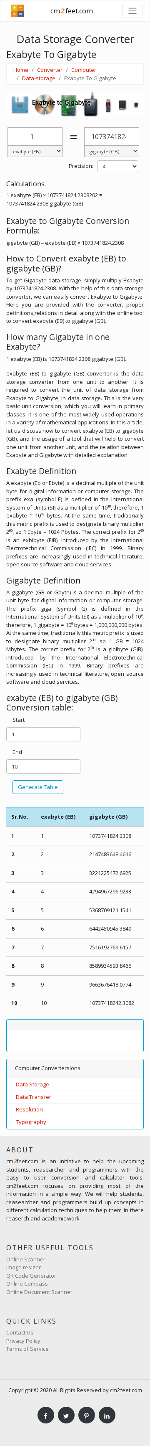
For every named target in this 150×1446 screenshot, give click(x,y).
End (17, 752)
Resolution (29, 1109)
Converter (49, 70)
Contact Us (19, 1332)
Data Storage (32, 1084)
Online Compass (27, 1283)
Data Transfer (33, 1097)
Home (20, 70)
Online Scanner (25, 1259)
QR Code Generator (31, 1275)
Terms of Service (27, 1348)
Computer (83, 70)
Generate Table (38, 787)
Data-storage (38, 78)
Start (18, 719)
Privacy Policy (23, 1341)
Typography (31, 1122)
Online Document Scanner (39, 1292)
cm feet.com (71, 10)
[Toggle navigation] (132, 11)
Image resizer (23, 1267)
